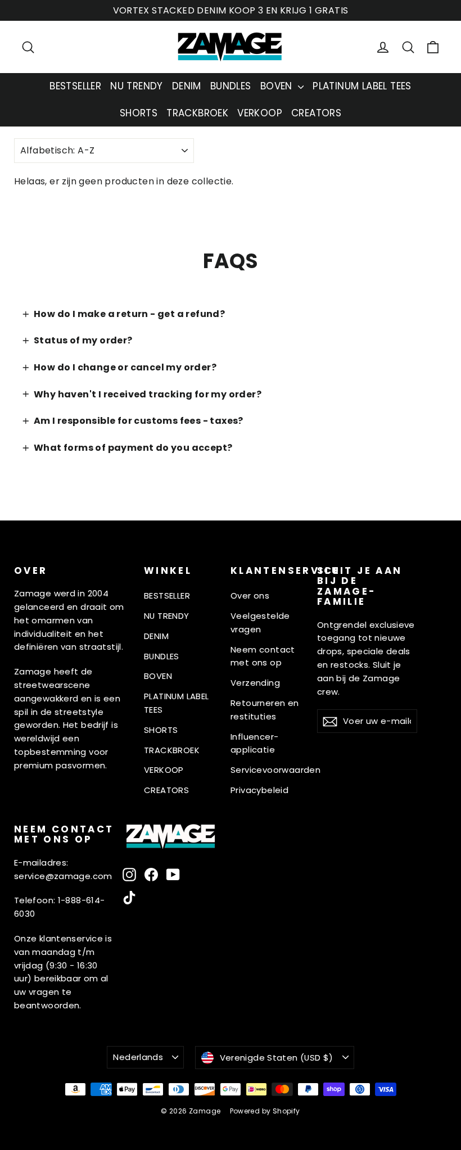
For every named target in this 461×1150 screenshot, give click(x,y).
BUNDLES (230, 86)
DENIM (186, 86)
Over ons (250, 595)
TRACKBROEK (197, 113)
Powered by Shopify (265, 1111)
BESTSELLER (75, 86)
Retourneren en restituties (265, 709)
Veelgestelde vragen (260, 622)
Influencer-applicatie (254, 743)
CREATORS (316, 113)
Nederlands (138, 1057)
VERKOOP (259, 113)
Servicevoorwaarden (270, 770)
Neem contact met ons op (263, 656)
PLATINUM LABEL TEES (362, 86)
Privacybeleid (259, 790)
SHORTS (138, 113)
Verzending (255, 683)
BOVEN (277, 86)
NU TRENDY (136, 86)
